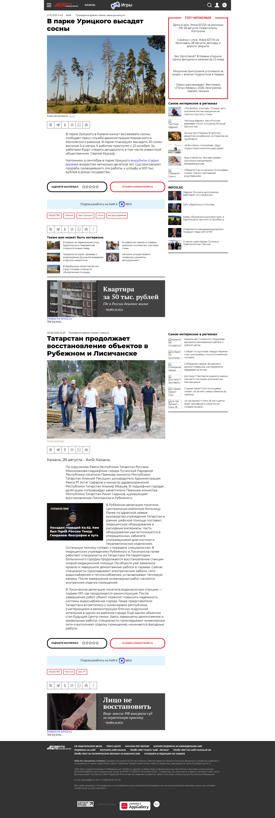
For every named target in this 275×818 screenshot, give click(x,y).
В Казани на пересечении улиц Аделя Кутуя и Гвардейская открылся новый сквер (81, 245)
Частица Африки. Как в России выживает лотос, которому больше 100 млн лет (204, 123)
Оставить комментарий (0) (137, 187)
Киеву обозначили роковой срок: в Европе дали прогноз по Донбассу (203, 218)
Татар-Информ (55, 441)
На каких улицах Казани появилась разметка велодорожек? (136, 257)
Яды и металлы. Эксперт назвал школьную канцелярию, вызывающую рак (202, 160)
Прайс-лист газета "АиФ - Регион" (149, 750)
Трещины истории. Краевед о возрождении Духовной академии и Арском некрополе (83, 257)
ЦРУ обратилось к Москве (198, 204)
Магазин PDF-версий (137, 746)
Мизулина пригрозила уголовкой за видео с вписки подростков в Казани (198, 73)
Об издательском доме (88, 746)
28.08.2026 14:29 (56, 332)
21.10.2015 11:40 (55, 15)
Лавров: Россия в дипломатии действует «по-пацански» (201, 193)
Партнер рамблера (106, 804)
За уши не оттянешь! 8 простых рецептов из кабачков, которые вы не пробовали (206, 136)
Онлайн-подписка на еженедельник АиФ (177, 746)
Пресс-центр (113, 746)
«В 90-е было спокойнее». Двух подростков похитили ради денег (204, 147)
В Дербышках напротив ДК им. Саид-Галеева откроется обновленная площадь (81, 269)
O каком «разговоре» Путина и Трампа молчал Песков (201, 243)
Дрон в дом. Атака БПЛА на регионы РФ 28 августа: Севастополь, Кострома (198, 28)
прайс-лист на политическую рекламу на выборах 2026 (107, 754)
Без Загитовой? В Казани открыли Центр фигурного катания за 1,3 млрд (198, 58)
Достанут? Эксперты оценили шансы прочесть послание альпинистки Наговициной (206, 379)
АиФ (72, 116)
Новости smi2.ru (59, 318)
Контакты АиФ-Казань (113, 750)
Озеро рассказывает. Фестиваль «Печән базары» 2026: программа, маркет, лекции (198, 88)
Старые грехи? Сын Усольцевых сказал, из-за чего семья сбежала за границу (205, 391)
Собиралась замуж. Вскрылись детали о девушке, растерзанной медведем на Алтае (203, 366)
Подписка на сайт (85, 750)
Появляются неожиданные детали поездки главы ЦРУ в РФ (203, 230)
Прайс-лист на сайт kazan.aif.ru (192, 750)
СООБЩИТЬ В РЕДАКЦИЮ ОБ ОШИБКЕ (164, 754)
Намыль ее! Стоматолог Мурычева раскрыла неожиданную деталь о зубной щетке (204, 342)
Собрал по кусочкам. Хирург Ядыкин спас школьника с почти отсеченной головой (206, 354)
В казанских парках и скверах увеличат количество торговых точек (140, 245)
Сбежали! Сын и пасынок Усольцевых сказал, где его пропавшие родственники (206, 173)
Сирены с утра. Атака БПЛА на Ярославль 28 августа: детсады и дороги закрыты (198, 43)
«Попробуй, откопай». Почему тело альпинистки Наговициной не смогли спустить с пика (205, 111)
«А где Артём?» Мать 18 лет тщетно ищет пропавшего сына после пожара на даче (204, 403)
